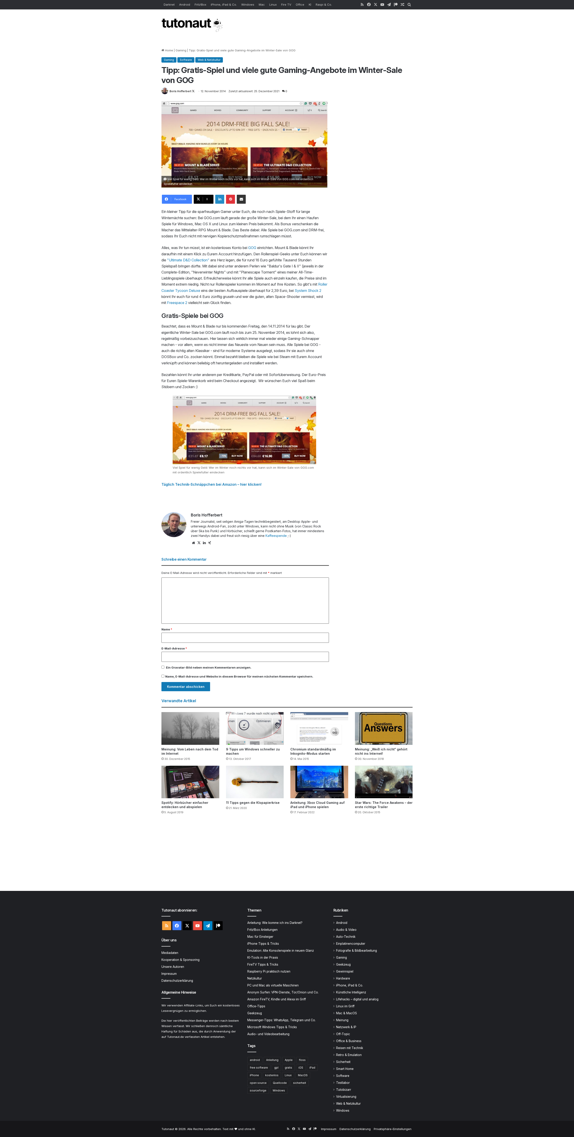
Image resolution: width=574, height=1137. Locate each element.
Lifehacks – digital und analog (357, 999)
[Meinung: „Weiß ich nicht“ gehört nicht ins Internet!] (384, 728)
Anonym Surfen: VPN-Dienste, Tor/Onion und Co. (283, 992)
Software (186, 59)
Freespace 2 (177, 302)
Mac (262, 4)
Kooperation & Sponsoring (180, 960)
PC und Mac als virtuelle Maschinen (273, 985)
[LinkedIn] (219, 199)
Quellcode (280, 1083)
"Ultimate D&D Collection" (188, 260)
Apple (289, 1060)
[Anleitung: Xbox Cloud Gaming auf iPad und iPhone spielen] (319, 782)
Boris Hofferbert (180, 91)
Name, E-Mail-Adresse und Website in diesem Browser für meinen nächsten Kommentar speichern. (239, 676)
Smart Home (345, 1069)
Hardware (343, 978)
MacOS (303, 1075)
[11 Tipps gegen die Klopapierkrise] (255, 782)
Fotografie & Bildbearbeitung (356, 950)
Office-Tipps (256, 1006)
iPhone (254, 1075)
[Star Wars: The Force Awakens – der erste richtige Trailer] (384, 782)
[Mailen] (241, 199)
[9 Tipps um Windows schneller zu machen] (255, 728)
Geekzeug (254, 1013)
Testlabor (343, 1083)
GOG (252, 247)
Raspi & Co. (324, 4)
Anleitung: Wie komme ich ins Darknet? (274, 923)
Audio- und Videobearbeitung (268, 1034)
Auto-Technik (345, 936)
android (255, 1060)
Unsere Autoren (172, 967)
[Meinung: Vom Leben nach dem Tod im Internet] (190, 728)
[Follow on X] (193, 91)
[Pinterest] (230, 199)
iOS (300, 1067)
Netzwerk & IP (346, 1027)
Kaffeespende (276, 536)
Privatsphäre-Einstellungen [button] (392, 1129)
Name (166, 629)
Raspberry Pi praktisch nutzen (268, 971)
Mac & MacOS (346, 1013)
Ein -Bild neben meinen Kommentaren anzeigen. (208, 667)
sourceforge (258, 1090)
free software (259, 1067)
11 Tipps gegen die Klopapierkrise (253, 803)
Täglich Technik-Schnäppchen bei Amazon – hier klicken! (211, 484)
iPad (312, 1067)
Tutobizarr (343, 1089)
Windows (247, 4)
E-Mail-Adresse (174, 648)
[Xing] (209, 543)
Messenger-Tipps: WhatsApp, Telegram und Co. (281, 1020)
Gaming (181, 50)
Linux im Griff (345, 1006)
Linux (273, 4)
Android (184, 4)
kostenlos (271, 1075)
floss (302, 1060)
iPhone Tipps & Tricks (263, 943)
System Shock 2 (308, 290)
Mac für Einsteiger (260, 936)
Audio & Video (346, 929)
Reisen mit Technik (349, 1048)
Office (300, 4)
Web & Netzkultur (209, 59)
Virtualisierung (346, 1096)
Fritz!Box (200, 4)
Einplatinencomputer (350, 943)
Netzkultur (254, 978)
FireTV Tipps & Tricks (262, 964)
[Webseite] (193, 543)
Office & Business (348, 1041)
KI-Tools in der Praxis (262, 957)
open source (258, 1083)
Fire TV (286, 4)
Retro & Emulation (349, 1055)
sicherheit (299, 1083)
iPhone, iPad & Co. (224, 4)
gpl (276, 1067)
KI (310, 4)
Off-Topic (343, 1034)
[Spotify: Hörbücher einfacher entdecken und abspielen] (190, 782)
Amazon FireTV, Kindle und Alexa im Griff (276, 999)
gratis (288, 1067)
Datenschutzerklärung (177, 980)
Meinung (342, 1020)
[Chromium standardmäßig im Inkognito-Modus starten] (319, 728)
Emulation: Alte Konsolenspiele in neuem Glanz (280, 950)
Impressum (169, 973)
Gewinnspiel (344, 971)
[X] (199, 543)
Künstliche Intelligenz (351, 992)
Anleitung (272, 1060)
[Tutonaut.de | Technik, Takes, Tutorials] (192, 25)
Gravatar (178, 667)
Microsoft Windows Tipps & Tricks (272, 1027)
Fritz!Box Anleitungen (262, 929)
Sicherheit (343, 1062)
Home (168, 50)
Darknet (169, 4)
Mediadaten (169, 953)
